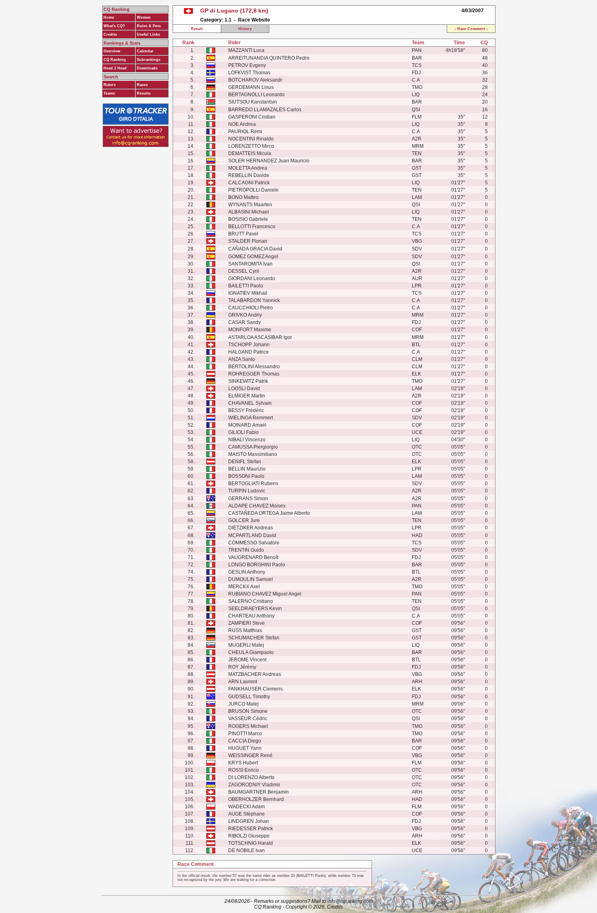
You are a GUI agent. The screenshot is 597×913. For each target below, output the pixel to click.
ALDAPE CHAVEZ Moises (257, 506)
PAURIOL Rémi (245, 131)
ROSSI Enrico (243, 770)
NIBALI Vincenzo (247, 439)
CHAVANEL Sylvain (250, 403)
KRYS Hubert (243, 763)
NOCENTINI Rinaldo (251, 139)
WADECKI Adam (246, 806)
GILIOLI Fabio (243, 432)
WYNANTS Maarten (250, 204)
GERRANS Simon (248, 498)
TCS (417, 65)
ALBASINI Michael (248, 212)
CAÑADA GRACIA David (255, 249)
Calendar (145, 51)
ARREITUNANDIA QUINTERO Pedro (268, 58)
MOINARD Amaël (247, 425)
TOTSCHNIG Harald (250, 843)
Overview (112, 51)
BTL (416, 345)
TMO (417, 87)
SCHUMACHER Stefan (253, 638)
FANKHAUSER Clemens (255, 689)
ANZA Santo (241, 359)
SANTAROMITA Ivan (250, 264)
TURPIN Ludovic (246, 491)
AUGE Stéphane (246, 814)
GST (417, 168)
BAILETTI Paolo (245, 286)
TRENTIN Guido (246, 550)
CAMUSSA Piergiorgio (253, 447)
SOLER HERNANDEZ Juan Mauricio (268, 161)
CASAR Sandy (244, 322)
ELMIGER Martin (246, 396)
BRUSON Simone (248, 711)
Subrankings (148, 60)
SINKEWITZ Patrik (248, 381)
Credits (110, 34)
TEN (417, 153)
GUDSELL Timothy (249, 696)
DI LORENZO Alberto (251, 777)
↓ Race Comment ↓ (471, 29)
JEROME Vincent (247, 660)
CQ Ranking (115, 60)
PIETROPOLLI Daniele (253, 190)
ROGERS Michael (248, 726)
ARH (417, 681)
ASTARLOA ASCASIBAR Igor (260, 337)
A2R (417, 139)
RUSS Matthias (245, 630)
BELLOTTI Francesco (251, 226)
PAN (417, 50)
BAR (417, 58)
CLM (417, 359)
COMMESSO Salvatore (253, 543)
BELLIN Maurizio (247, 469)
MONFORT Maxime (249, 329)
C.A (416, 80)
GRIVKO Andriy (245, 315)
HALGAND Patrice (248, 352)
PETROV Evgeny (247, 65)
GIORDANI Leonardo (251, 278)
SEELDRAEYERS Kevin (255, 608)
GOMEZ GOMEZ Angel (253, 256)
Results (144, 93)
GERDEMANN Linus (251, 87)
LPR (417, 286)
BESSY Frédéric (246, 410)
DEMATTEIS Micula (249, 153)
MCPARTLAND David (252, 535)
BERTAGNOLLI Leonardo (256, 94)
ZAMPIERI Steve (246, 623)
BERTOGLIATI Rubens (253, 483)
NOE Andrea (242, 124)
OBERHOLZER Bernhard (256, 799)
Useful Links (148, 34)
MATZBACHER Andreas (254, 674)
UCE (417, 432)
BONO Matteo (243, 197)
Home (109, 17)
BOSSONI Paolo (246, 476)
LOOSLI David (244, 388)
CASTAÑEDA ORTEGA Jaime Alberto (269, 513)
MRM (418, 146)
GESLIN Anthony (246, 572)
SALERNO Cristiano (250, 601)
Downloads (147, 68)
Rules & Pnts (149, 26)
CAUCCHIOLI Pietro (250, 308)
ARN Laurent (242, 681)
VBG (417, 241)
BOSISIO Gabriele (248, 219)
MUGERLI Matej (246, 645)
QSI (416, 109)
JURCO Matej (243, 704)
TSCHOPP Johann (249, 345)
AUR (417, 278)
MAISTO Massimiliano (252, 454)
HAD (417, 535)
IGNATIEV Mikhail (247, 293)
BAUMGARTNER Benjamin (258, 792)
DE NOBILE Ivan (246, 850)
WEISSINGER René (250, 755)
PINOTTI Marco (245, 733)
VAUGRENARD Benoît (253, 557)
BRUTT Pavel (243, 234)
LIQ (416, 94)
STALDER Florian (247, 241)
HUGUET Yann (245, 748)
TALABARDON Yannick (254, 300)
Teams (109, 93)
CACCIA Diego (244, 741)
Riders (110, 85)
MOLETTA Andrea (247, 168)
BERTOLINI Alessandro (254, 366)
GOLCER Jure (244, 520)
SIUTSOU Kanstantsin (252, 102)
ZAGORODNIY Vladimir (254, 785)
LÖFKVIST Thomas (249, 73)
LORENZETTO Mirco (251, 146)
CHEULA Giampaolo (251, 652)
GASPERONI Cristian (251, 117)
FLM (417, 117)
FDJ (416, 73)
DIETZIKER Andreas (250, 528)
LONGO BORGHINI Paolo (256, 565)
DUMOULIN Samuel (250, 579)
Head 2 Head (115, 68)
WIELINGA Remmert (250, 418)
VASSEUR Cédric (247, 718)
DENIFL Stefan (244, 461)
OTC (417, 447)
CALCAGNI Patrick (249, 183)
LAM (417, 197)
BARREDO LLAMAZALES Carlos (264, 109)
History (245, 29)
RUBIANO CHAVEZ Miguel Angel (264, 594)
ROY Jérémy (242, 667)
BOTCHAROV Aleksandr (255, 80)
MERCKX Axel (244, 586)
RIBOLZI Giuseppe (249, 836)
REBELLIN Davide (248, 175)
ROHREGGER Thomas (253, 374)
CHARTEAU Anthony (251, 616)
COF (417, 329)
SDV (417, 249)
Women (144, 17)
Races (142, 85)
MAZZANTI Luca (246, 50)
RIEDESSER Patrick (250, 828)
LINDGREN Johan (248, 821)
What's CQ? (114, 26)
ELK (416, 374)
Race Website (254, 20)
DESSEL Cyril (243, 271)
